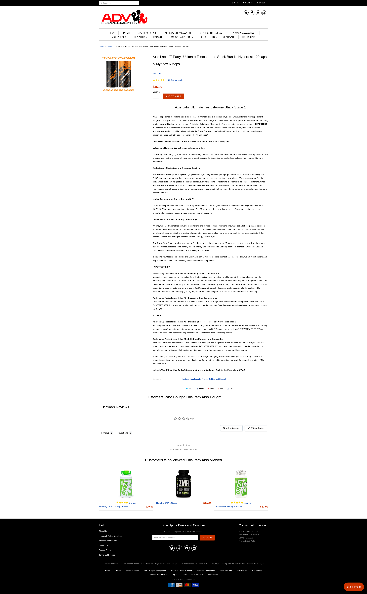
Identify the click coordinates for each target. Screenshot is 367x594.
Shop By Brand (119, 36)
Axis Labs (157, 73)
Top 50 (202, 36)
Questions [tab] (123, 432)
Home (113, 32)
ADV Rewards (229, 36)
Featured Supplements (191, 379)
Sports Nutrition (147, 32)
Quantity (156, 92)
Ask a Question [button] (233, 428)
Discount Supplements (182, 36)
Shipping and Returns (108, 541)
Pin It (212, 389)
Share (201, 389)
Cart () (249, 3)
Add (221, 389)
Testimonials (248, 36)
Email (232, 389)
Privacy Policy (105, 550)
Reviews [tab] (105, 432)
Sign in (235, 3)
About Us (103, 531)
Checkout (262, 3)
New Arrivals (140, 36)
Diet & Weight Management (178, 32)
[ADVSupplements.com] (124, 17)
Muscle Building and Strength (214, 379)
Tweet (190, 389)
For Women (158, 36)
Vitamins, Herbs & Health (212, 32)
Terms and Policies (107, 555)
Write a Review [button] (257, 428)
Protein (126, 32)
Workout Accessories (243, 32)
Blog (214, 36)
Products (110, 46)
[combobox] (119, 3)
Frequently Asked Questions (110, 536)
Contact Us (103, 545)
